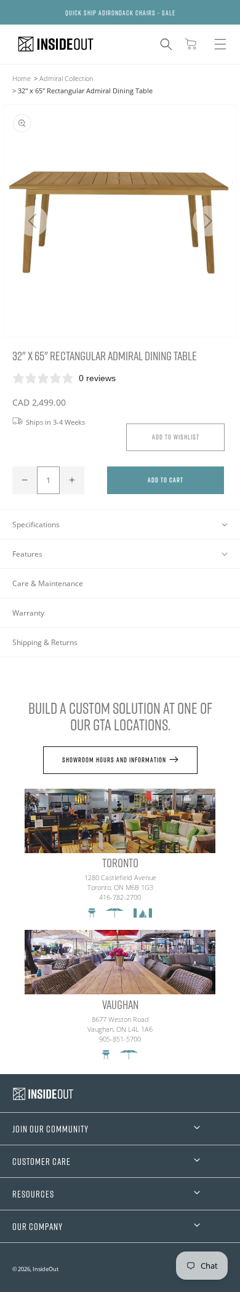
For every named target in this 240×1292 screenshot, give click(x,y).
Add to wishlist (175, 436)
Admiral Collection (66, 78)
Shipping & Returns (45, 642)
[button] (166, 44)
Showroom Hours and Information (114, 759)
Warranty (28, 613)
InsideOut (45, 1269)
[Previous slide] (32, 220)
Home (21, 78)
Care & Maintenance (47, 583)
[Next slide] (208, 220)
